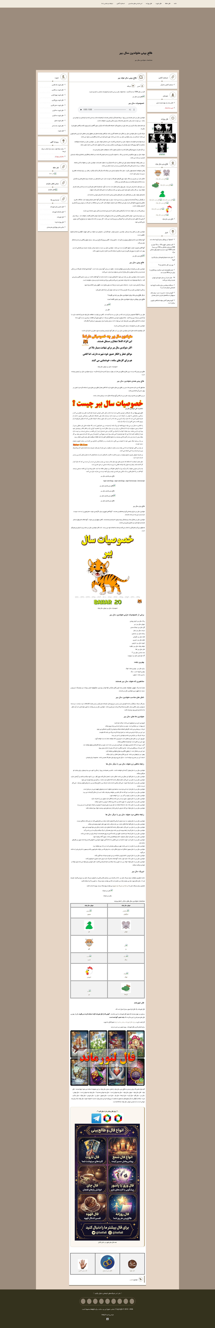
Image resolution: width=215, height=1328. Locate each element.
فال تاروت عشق (59, 120)
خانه (175, 3)
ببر (89, 994)
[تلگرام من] (126, 1301)
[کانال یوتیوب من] (89, 1301)
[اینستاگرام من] (113, 1301)
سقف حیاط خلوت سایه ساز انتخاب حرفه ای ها (54, 150)
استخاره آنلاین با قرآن (167, 84)
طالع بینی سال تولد (167, 219)
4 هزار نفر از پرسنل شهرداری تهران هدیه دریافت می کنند (163, 279)
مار (89, 931)
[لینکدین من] (83, 1301)
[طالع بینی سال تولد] (162, 194)
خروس (89, 977)
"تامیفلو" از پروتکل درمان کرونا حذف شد (161, 239)
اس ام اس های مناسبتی (135, 3)
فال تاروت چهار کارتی (57, 95)
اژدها (126, 994)
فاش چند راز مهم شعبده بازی (164, 102)
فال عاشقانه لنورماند (58, 211)
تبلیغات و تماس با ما (107, 3)
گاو (89, 949)
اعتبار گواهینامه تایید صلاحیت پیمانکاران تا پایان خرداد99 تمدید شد (162, 271)
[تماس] (107, 1301)
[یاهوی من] (132, 1301)
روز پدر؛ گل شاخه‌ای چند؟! (165, 264)
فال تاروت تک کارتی (58, 84)
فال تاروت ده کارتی (58, 115)
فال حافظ (167, 3)
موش (125, 931)
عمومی (131, 1279)
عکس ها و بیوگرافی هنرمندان (55, 227)
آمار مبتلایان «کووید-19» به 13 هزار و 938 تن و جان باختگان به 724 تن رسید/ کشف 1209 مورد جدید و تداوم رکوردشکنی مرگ (162, 248)
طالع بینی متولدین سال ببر (135, 53)
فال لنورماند (139, 1003)
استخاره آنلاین (121, 3)
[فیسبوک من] (119, 1301)
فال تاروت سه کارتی (58, 89)
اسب (89, 959)
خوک (126, 977)
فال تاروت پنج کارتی (58, 100)
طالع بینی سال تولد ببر (127, 78)
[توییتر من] (101, 1301)
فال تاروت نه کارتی (58, 110)
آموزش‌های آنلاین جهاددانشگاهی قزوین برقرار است (163, 301)
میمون (89, 914)
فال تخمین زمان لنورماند (57, 206)
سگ (126, 959)
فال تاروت (158, 3)
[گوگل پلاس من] (95, 1301)
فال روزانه (149, 3)
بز (126, 949)
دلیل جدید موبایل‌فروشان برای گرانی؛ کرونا (163, 258)
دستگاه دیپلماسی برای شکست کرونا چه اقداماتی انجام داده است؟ (163, 286)
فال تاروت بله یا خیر (58, 125)
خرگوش (126, 914)
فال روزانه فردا (59, 222)
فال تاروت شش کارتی (57, 105)
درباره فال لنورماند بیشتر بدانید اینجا (125, 1022)
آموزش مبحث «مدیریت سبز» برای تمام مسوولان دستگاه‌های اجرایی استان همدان (163, 294)
